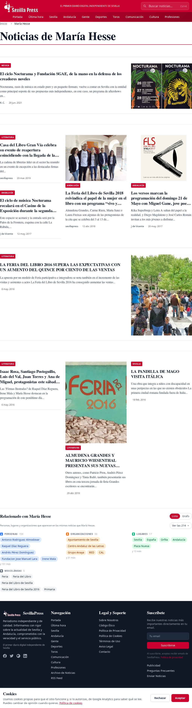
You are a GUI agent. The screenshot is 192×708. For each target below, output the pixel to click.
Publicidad (153, 665)
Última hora (35, 17)
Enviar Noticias (156, 676)
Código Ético (107, 625)
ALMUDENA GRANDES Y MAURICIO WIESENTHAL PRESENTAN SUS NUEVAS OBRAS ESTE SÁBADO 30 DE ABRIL (92, 465)
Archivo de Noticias (63, 673)
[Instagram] (18, 656)
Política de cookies (70, 703)
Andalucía (69, 17)
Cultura (154, 17)
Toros (116, 17)
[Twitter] (12, 656)
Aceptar (180, 698)
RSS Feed (56, 678)
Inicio (3, 23)
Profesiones (172, 17)
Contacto (104, 651)
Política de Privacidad (112, 630)
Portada (17, 17)
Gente (85, 17)
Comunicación (134, 17)
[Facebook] (5, 656)
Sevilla (53, 17)
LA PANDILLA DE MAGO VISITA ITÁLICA (155, 374)
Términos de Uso (109, 641)
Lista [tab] (175, 516)
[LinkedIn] (25, 656)
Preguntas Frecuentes (161, 670)
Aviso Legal (106, 646)
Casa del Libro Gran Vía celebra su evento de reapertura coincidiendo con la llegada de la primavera (28, 152)
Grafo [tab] (185, 516)
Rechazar (160, 698)
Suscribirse (168, 645)
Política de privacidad (172, 657)
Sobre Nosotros (108, 620)
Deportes (101, 17)
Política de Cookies (110, 636)
